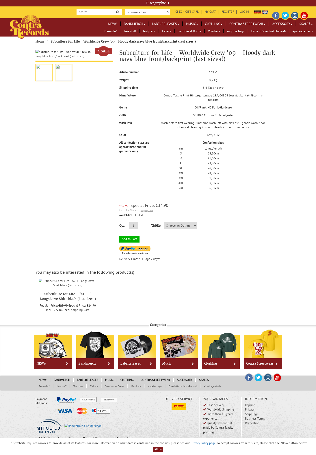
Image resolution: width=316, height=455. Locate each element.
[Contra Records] (29, 26)
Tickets (166, 31)
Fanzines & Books (189, 31)
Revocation (252, 423)
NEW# (112, 23)
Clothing (212, 23)
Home (39, 41)
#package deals (303, 31)
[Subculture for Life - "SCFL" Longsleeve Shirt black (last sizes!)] (68, 282)
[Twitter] (285, 15)
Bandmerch (133, 23)
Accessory (281, 23)
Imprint (250, 405)
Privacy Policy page (203, 443)
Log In (244, 12)
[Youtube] (304, 15)
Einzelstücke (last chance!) (268, 31)
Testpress (149, 31)
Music (191, 23)
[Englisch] (265, 12)
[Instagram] (294, 15)
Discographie (156, 3)
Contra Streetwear (246, 23)
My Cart (210, 12)
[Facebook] (276, 15)
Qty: (122, 225)
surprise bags (235, 31)
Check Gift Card (187, 12)
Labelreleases (164, 23)
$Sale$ (305, 23)
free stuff (130, 31)
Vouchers (214, 31)
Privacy (250, 409)
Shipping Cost (147, 210)
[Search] (118, 11)
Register (227, 12)
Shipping (251, 414)
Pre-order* (110, 31)
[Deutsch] (257, 12)
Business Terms (255, 418)
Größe (155, 225)
